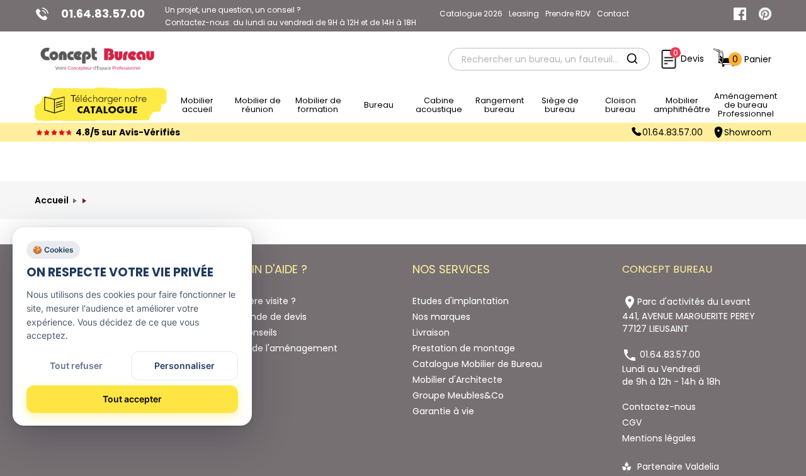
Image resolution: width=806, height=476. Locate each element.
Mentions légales (659, 438)
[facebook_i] (739, 14)
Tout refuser (76, 365)
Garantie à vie (443, 411)
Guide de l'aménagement (281, 348)
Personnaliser (184, 365)
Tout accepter (132, 399)
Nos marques (441, 316)
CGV (632, 422)
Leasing (524, 13)
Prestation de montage (463, 348)
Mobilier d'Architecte (457, 379)
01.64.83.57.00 (672, 132)
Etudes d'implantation (460, 301)
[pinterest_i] (765, 14)
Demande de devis (265, 316)
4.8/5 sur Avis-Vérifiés (128, 132)
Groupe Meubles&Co (458, 395)
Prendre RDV (568, 13)
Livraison (431, 332)
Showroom (747, 132)
